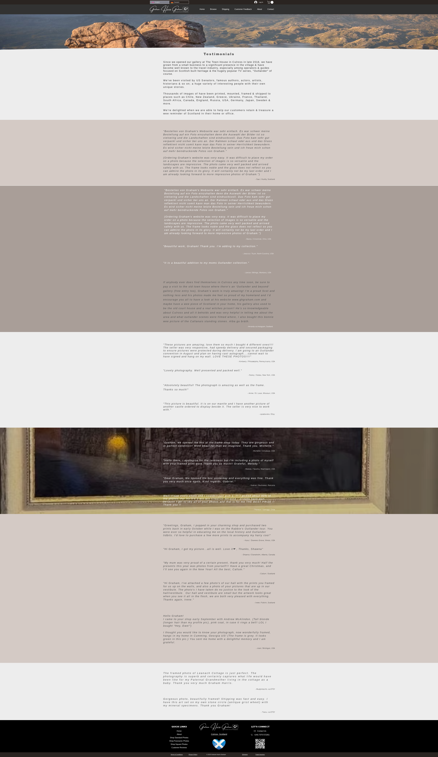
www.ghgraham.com (246, 299)
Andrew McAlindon (237, 619)
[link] (270, 2)
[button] (213, 9)
